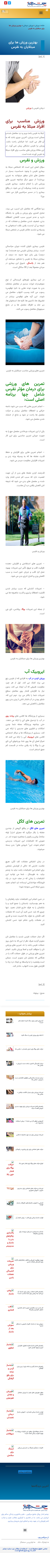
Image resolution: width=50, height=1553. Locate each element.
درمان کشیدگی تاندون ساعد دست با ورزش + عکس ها (29, 1064)
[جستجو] (3, 11)
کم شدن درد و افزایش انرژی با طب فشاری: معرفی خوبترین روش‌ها (30, 1309)
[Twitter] (9, 2)
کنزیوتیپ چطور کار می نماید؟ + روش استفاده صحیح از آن (29, 1122)
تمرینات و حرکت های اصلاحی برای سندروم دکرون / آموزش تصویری (30, 1189)
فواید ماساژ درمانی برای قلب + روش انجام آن (29, 1218)
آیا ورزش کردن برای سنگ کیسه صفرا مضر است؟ (30, 1022)
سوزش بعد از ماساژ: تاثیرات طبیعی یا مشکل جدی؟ (29, 1325)
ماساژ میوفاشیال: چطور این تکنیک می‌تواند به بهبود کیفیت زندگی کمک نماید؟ (29, 1432)
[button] (41, 12)
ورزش (37, 25)
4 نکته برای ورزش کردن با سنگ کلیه (32, 1035)
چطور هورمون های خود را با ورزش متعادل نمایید (30, 1394)
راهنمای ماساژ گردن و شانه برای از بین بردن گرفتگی (30, 1367)
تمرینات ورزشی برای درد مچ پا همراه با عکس (29, 1135)
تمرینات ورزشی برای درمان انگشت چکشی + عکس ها (30, 1093)
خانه (42, 25)
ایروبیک (30, 737)
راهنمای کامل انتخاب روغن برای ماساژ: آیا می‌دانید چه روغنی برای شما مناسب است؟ (30, 1293)
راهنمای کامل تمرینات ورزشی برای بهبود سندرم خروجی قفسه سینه (29, 1107)
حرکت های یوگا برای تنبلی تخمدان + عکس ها (29, 1049)
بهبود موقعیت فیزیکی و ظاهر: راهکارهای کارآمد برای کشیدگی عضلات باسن (28, 1261)
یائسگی (30, 263)
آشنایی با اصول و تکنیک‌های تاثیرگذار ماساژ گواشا (30, 1204)
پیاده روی (10, 716)
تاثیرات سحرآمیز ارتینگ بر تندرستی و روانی (30, 1448)
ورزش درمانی (28, 25)
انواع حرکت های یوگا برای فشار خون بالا (31, 1163)
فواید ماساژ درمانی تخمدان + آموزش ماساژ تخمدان (30, 1413)
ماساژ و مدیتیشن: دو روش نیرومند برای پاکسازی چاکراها (31, 1233)
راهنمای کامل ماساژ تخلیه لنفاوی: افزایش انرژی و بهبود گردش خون (30, 1347)
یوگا (23, 609)
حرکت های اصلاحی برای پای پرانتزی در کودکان (29, 1149)
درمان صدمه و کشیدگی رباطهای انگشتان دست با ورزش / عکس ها (29, 1079)
